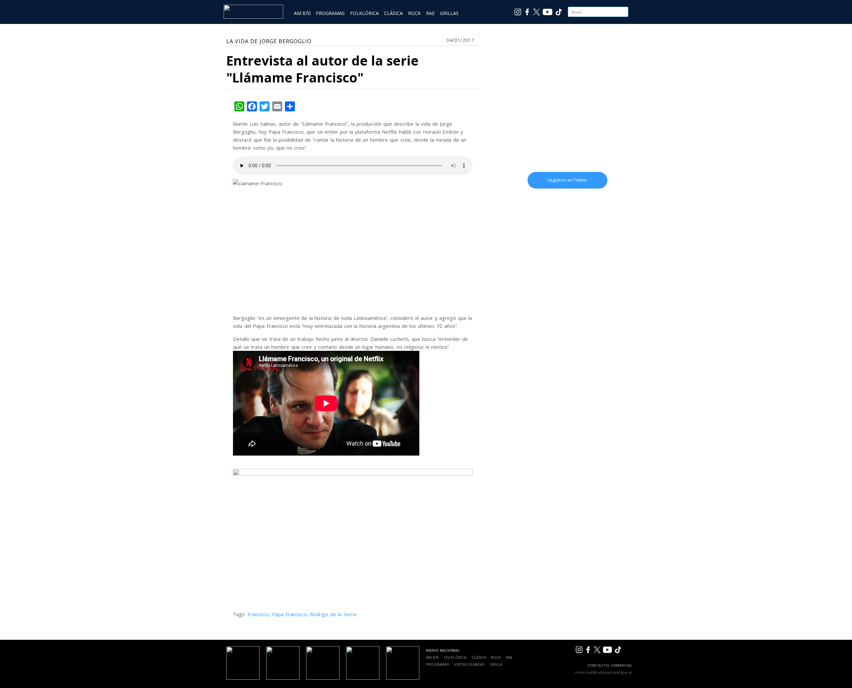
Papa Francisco (289, 614)
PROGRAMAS (330, 13)
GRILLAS (449, 13)
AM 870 (302, 13)
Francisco (258, 614)
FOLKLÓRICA (364, 13)
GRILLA (496, 664)
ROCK (414, 13)
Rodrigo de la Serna (333, 614)
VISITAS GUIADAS (469, 664)
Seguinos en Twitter (567, 180)
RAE (430, 13)
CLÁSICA (393, 13)
